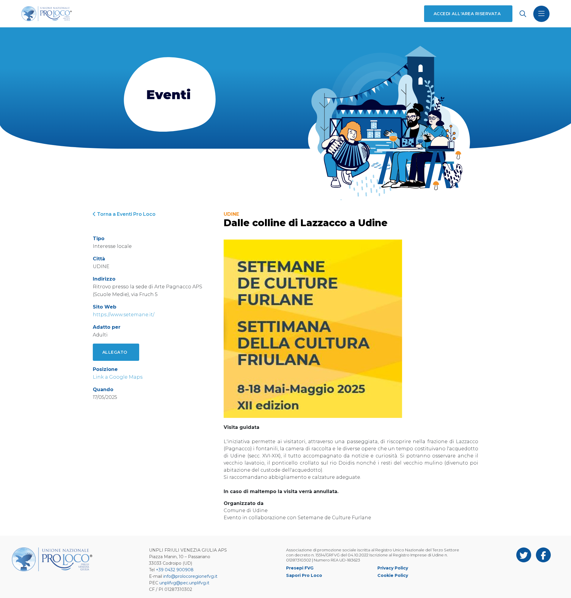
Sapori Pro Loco (304, 575)
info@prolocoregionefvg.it (190, 576)
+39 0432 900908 (175, 569)
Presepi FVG (299, 568)
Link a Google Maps (117, 377)
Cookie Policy (392, 575)
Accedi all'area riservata (467, 13)
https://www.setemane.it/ (123, 314)
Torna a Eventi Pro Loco (126, 214)
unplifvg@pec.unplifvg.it (184, 583)
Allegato (114, 352)
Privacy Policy (392, 568)
